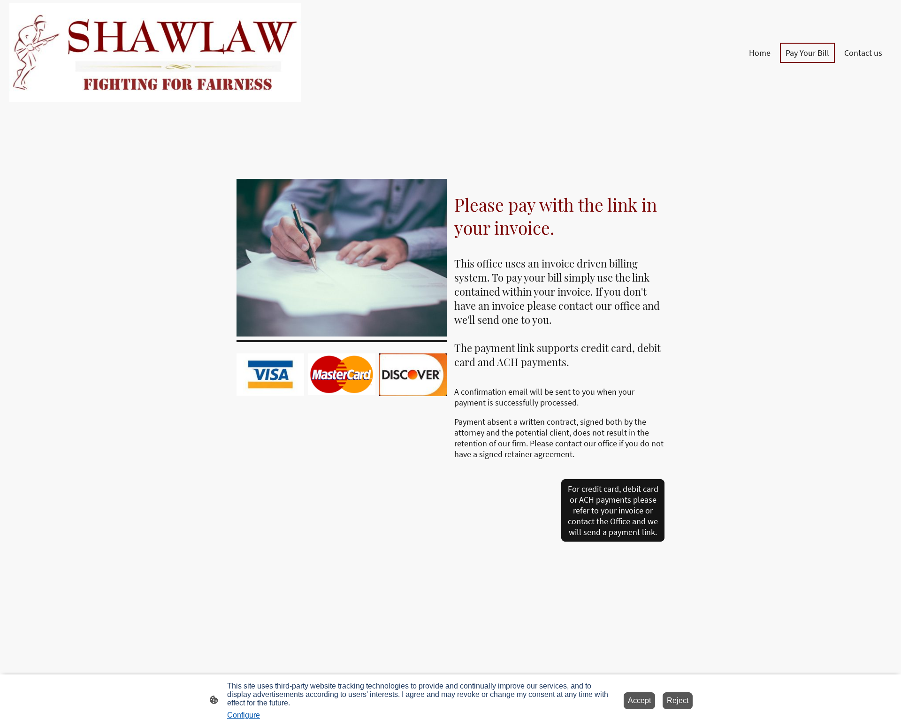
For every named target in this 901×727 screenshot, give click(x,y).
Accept (639, 700)
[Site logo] (155, 52)
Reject (677, 700)
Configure (243, 715)
